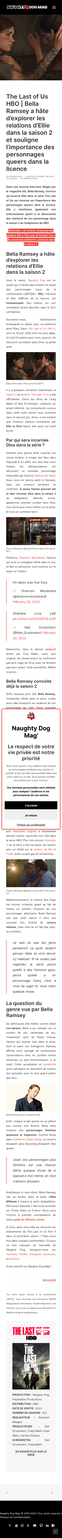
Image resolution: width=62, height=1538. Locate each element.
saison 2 (11, 394)
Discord (14, 1258)
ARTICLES (32, 176)
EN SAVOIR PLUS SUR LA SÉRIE (31, 1453)
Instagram (35, 1254)
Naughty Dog (36, 280)
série (36, 394)
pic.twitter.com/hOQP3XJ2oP (34, 619)
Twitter (23, 1254)
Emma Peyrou (31, 178)
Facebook (49, 1254)
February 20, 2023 (26, 602)
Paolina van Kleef (44, 475)
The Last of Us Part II (41, 328)
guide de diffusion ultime (28, 1219)
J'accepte (31, 805)
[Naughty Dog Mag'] (27, 7)
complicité (49, 1064)
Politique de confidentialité (31, 824)
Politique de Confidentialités (15, 1517)
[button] (54, 7)
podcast (51, 649)
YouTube (11, 1254)
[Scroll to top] (55, 1531)
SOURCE (49, 1280)
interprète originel (24, 831)
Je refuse (31, 815)
